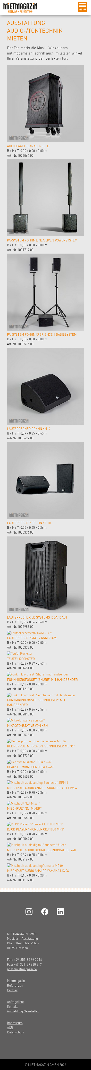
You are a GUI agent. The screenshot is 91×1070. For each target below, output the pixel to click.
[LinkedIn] (61, 911)
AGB (10, 1027)
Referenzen (15, 985)
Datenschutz (15, 1032)
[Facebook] (45, 911)
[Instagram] (29, 911)
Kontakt (12, 1006)
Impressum (15, 1023)
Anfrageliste (15, 1002)
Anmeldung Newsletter (23, 1011)
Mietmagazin (16, 980)
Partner (12, 990)
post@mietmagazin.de (22, 969)
